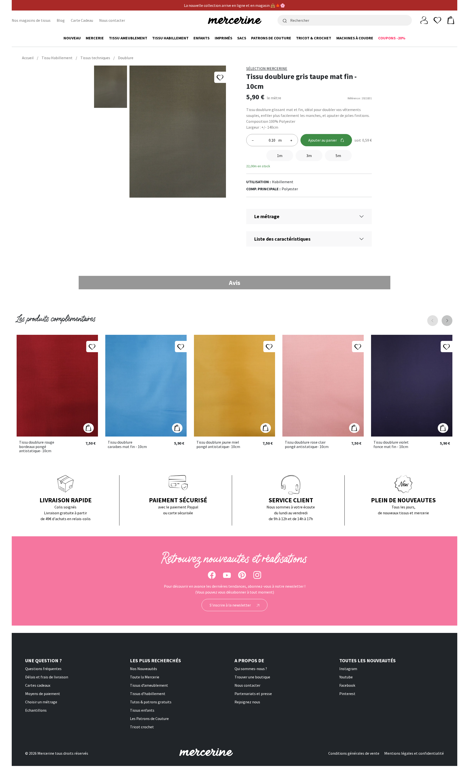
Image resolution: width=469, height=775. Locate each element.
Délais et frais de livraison (46, 676)
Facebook (347, 685)
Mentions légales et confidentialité (414, 753)
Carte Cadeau (82, 20)
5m (338, 155)
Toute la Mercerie (144, 676)
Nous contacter (112, 20)
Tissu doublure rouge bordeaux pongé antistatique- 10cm (36, 446)
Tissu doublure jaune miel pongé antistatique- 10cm (218, 444)
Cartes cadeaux (37, 685)
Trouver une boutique (252, 676)
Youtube (346, 676)
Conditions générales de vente (353, 753)
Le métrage (266, 216)
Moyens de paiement (42, 693)
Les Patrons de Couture (149, 718)
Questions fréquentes (43, 668)
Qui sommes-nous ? (250, 668)
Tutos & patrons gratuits (150, 701)
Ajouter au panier (322, 140)
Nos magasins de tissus (31, 20)
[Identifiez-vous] (424, 19)
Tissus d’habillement (147, 693)
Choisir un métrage (41, 701)
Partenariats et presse (253, 693)
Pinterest (347, 693)
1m (279, 155)
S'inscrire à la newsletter (231, 605)
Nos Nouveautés (143, 668)
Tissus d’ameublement (149, 685)
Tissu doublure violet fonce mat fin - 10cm (391, 444)
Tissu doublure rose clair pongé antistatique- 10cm (307, 444)
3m (309, 155)
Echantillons (36, 710)
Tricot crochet (142, 726)
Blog (61, 20)
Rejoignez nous (247, 701)
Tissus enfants (142, 710)
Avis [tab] (234, 283)
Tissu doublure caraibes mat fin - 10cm (127, 444)
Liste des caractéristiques (282, 239)
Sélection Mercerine (266, 68)
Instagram (348, 668)
